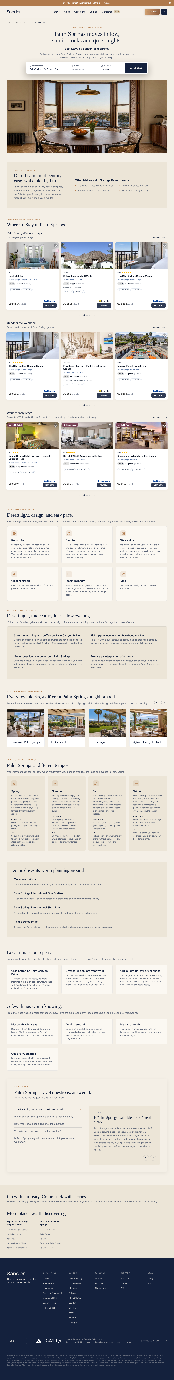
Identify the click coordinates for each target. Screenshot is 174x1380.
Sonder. (150, 1341)
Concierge (111, 12)
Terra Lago (11, 1239)
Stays (57, 11)
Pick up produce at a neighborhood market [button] (117, 635)
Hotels (46, 1278)
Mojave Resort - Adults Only (132, 366)
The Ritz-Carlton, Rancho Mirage (135, 276)
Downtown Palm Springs (17, 1230)
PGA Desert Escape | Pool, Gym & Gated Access (84, 367)
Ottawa (72, 1293)
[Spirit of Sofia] (32, 255)
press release (105, 3)
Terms (149, 1283)
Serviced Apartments (53, 1293)
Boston (72, 1308)
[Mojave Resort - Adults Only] (141, 345)
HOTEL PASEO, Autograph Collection (82, 456)
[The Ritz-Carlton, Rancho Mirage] (141, 255)
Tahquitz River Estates (29, 280)
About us (125, 1278)
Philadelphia (75, 1298)
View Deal (49, 305)
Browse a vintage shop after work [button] (112, 656)
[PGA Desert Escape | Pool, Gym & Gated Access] (87, 345)
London (72, 1303)
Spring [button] (15, 791)
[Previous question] (146, 1158)
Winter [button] (137, 791)
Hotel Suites (49, 1308)
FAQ (123, 1288)
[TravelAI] (50, 1340)
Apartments (48, 1288)
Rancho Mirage (135, 280)
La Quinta (79, 280)
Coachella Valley (47, 1230)
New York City (75, 1278)
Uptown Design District (17, 1243)
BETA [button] (117, 12)
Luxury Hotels (49, 1303)
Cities (67, 11)
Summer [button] (57, 791)
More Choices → (160, 238)
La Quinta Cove (14, 1234)
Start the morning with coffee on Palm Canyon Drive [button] (47, 635)
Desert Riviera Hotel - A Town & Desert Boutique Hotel (29, 457)
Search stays (136, 68)
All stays (99, 1278)
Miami (72, 1313)
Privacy (149, 1278)
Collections (79, 11)
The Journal (100, 1288)
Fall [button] (95, 791)
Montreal (73, 1288)
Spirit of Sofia (16, 276)
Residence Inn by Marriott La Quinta (136, 456)
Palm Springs (15, 280)
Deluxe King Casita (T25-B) (77, 276)
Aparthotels (48, 1283)
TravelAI (65, 3)
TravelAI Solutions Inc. (94, 1339)
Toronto (72, 1317)
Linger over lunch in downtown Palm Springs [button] (42, 656)
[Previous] (157, 702)
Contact (124, 1283)
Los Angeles (75, 1283)
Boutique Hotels (51, 1298)
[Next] (164, 702)
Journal (93, 11)
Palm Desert (134, 370)
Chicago (73, 1322)
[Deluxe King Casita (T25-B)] (87, 255)
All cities (99, 1283)
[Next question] (153, 1158)
